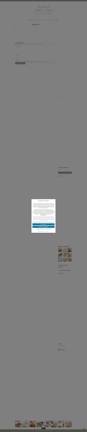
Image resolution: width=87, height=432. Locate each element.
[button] (43, 227)
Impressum (47, 231)
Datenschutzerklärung (41, 231)
